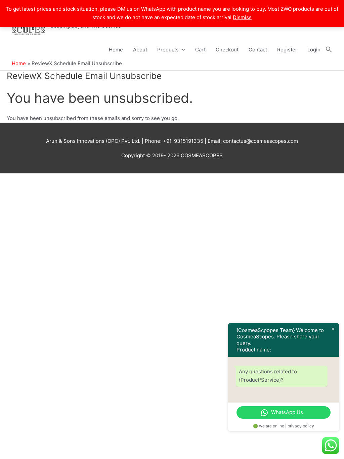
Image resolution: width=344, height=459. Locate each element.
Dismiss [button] (242, 17)
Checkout (227, 49)
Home (116, 49)
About (140, 49)
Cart (200, 49)
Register (287, 49)
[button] (329, 49)
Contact (258, 49)
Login (313, 49)
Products (168, 49)
